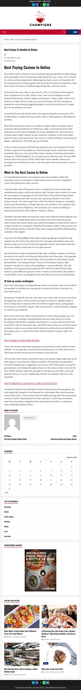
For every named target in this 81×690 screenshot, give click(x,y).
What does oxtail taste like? (52, 669)
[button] (4, 32)
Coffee (6, 511)
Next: (64, 437)
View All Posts (29, 418)
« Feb (6, 492)
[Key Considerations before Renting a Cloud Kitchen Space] (21, 654)
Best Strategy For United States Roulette (21, 340)
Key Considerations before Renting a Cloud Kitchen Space (20, 670)
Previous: (15, 437)
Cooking (7, 521)
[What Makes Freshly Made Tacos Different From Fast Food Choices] (21, 616)
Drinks (6, 526)
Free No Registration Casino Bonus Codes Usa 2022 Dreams (30, 383)
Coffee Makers (9, 516)
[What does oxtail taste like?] (59, 654)
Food (5, 531)
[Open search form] (64, 32)
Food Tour (7, 536)
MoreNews (50, 687)
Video (75, 32)
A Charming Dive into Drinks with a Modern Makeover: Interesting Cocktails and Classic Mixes (58, 634)
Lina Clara (9, 637)
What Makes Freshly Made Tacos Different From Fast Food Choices (20, 632)
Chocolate (7, 507)
